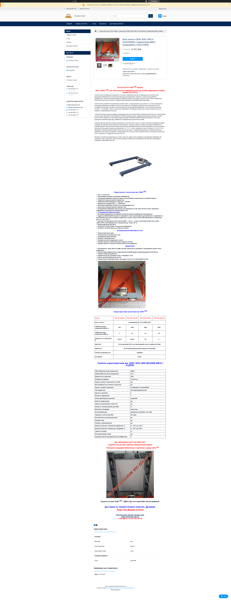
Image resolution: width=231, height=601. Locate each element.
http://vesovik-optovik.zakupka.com (130, 515)
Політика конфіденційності (127, 588)
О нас (94, 23)
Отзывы (68, 42)
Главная (69, 23)
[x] (96, 525)
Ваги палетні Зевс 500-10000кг (109, 31)
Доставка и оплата (116, 23)
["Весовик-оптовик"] (68, 19)
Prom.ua (124, 586)
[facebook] (94, 525)
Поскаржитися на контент (113, 588)
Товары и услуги (81, 23)
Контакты (102, 23)
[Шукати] (150, 16)
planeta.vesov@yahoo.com (75, 107)
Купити (132, 59)
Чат (225, 596)
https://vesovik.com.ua (130, 517)
